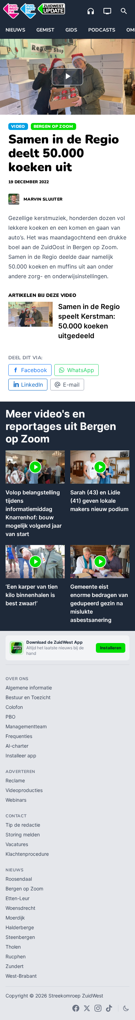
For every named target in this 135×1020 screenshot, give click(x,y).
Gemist (45, 30)
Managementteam (26, 726)
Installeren (110, 647)
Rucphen (16, 956)
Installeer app (21, 755)
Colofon (14, 707)
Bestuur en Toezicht (28, 697)
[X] (86, 1008)
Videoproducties (24, 790)
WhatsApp (80, 370)
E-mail (71, 384)
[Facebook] (75, 1008)
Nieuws (15, 30)
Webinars (16, 800)
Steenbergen (20, 937)
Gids (71, 30)
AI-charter (17, 746)
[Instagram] (97, 1008)
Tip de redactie (23, 825)
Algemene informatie (29, 688)
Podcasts (101, 30)
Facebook (34, 370)
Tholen (13, 947)
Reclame (15, 780)
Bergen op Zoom (53, 126)
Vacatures (17, 844)
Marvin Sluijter (43, 199)
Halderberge (20, 927)
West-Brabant (21, 976)
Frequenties (19, 736)
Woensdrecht (20, 908)
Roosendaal (19, 879)
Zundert (15, 966)
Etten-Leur (17, 898)
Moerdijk (15, 918)
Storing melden (23, 834)
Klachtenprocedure (27, 854)
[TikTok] (109, 1008)
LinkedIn (32, 384)
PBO (11, 717)
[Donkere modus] (126, 1008)
